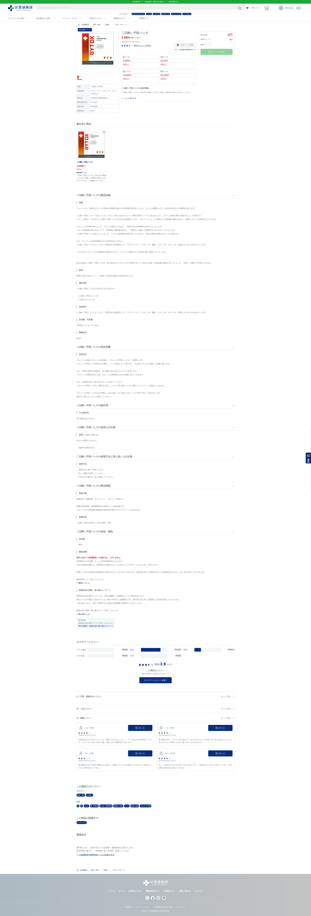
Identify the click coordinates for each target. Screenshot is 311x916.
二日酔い (107, 24)
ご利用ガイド (143, 18)
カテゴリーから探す (16, 18)
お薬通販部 (85, 24)
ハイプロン (186, 14)
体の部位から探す (43, 18)
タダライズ (165, 14)
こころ (127, 806)
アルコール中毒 (145, 806)
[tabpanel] (98, 53)
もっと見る (226, 696)
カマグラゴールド (138, 14)
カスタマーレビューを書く (155, 680)
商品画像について (85, 30)
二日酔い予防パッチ (85, 162)
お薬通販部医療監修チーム (187, 49)
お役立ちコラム (95, 18)
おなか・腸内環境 (106, 806)
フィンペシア (176, 14)
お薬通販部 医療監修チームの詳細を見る (96, 855)
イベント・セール (70, 18)
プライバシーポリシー (143, 907)
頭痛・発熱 (134, 806)
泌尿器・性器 (118, 806)
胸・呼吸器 (94, 806)
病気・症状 (96, 24)
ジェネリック (81, 822)
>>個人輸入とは (83, 614)
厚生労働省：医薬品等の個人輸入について (95, 626)
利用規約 (128, 907)
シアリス (157, 14)
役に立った (140, 728)
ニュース (198, 891)
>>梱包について (83, 583)
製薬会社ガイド (119, 18)
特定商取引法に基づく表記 (163, 907)
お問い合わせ (184, 891)
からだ (86, 806)
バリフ (149, 14)
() (142, 45)
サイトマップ (181, 907)
